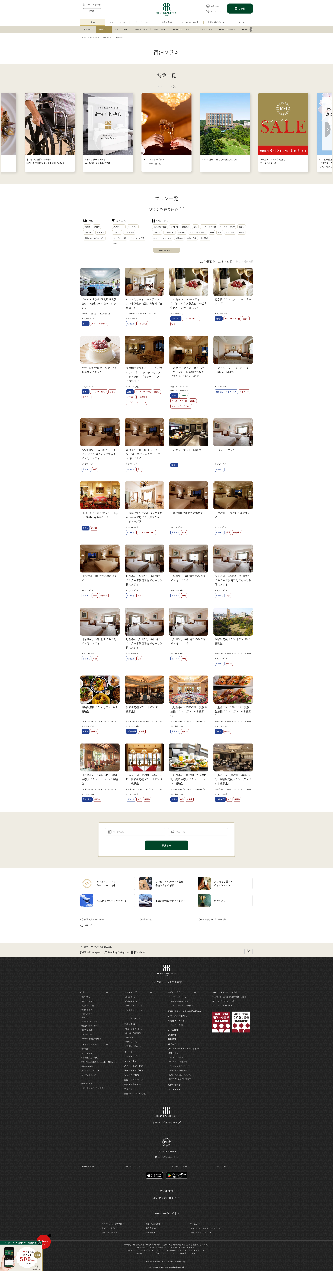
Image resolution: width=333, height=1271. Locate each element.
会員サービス (216, 6)
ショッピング (130, 1056)
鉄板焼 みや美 (87, 1066)
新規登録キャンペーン (89, 1166)
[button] (155, 86)
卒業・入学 (191, 238)
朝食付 (87, 226)
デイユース (230, 232)
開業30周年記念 (159, 226)
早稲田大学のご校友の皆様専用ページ (185, 1011)
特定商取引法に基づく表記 (180, 1079)
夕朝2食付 (88, 232)
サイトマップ (174, 1089)
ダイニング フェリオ (90, 1070)
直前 (220, 232)
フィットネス (130, 1061)
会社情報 (172, 1034)
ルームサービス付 (227, 226)
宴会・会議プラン (132, 1029)
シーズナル (132, 226)
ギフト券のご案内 (176, 1016)
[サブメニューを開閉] (107, 992)
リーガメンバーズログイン (180, 1001)
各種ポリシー (174, 1053)
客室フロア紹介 (121, 29)
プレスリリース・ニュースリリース (184, 1048)
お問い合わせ (90, 925)
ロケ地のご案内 (131, 1075)
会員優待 (185, 226)
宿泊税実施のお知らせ (94, 919)
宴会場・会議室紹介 (133, 1033)
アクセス (128, 1089)
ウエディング (130, 992)
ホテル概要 (173, 1029)
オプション (129, 1041)
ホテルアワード (87, 1034)
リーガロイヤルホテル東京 (89, 37)
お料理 (128, 1037)
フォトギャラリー (132, 1010)
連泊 (195, 226)
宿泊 (82, 992)
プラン (128, 1014)
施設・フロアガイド (133, 1079)
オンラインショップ (165, 1197)
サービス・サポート (133, 1070)
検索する (166, 845)
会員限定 (174, 226)
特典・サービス (130, 1166)
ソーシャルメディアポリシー (181, 1066)
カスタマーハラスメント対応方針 (203, 1228)
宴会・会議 (129, 1024)
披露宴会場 (129, 1001)
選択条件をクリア (166, 250)
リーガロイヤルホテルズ (166, 1122)
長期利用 (181, 232)
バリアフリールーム (198, 232)
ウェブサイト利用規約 (178, 1061)
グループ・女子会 (137, 238)
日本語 (91, 10)
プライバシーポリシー (178, 1057)
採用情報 (172, 1039)
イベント (128, 1051)
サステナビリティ (108, 1228)
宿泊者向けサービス (227, 29)
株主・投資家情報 (153, 1223)
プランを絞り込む (163, 209)
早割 (212, 232)
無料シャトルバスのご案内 (135, 1093)
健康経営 (149, 1228)
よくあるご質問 (217, 11)
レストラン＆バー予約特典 (92, 1088)
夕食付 (97, 226)
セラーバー (85, 1079)
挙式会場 (129, 997)
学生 (115, 244)
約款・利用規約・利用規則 (180, 1074)
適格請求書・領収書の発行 (214, 919)
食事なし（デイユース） (94, 238)
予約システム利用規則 (178, 1070)
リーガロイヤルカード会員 (180, 1005)
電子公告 (172, 1043)
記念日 (241, 226)
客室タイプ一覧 (140, 29)
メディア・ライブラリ (199, 1232)
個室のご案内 (86, 1083)
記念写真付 (205, 238)
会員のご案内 (174, 992)
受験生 (241, 232)
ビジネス (117, 232)
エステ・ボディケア (133, 1065)
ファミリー (129, 232)
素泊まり (100, 232)
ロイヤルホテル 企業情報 (111, 1223)
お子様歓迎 (169, 232)
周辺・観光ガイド (132, 1084)
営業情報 (85, 1049)
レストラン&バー (88, 1044)
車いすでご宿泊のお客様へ (92, 1038)
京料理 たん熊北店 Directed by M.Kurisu (99, 1062)
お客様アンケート (176, 1020)
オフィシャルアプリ (176, 1166)
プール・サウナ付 (208, 226)
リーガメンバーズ (176, 997)
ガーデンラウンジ (88, 1075)
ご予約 (241, 8)
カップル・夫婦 (119, 238)
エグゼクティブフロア (162, 238)
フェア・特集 (86, 1053)
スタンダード (118, 226)
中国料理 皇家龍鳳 (89, 1057)
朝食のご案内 (159, 29)
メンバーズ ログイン (220, 1166)
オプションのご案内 (204, 29)
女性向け (157, 232)
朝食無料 (179, 238)
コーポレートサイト (165, 1213)
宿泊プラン (103, 29)
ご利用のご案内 (131, 1046)
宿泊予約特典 (247, 29)
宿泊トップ (88, 29)
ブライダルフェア (132, 1005)
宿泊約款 (147, 919)
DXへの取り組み (108, 1232)
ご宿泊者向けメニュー (180, 29)
